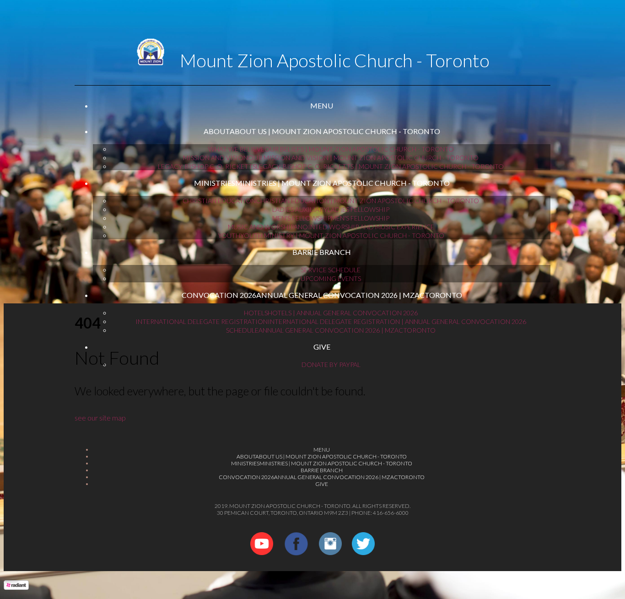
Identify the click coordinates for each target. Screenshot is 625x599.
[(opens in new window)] (261, 552)
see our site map (100, 417)
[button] (321, 106)
